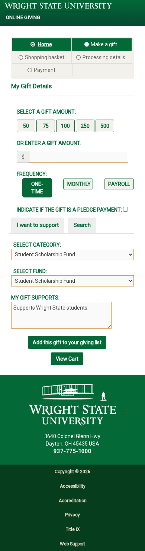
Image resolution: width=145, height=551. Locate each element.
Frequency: (32, 174)
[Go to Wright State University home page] (58, 6)
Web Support (72, 544)
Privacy (72, 514)
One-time (37, 187)
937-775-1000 (72, 451)
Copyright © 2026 (72, 471)
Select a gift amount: (46, 112)
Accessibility (73, 486)
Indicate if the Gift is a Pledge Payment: (70, 210)
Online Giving (23, 17)
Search (82, 225)
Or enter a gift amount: (49, 143)
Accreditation (73, 500)
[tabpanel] (72, 263)
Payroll (119, 184)
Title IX (73, 529)
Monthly (79, 184)
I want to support (38, 225)
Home (45, 44)
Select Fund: (29, 271)
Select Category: (36, 245)
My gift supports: (35, 298)
